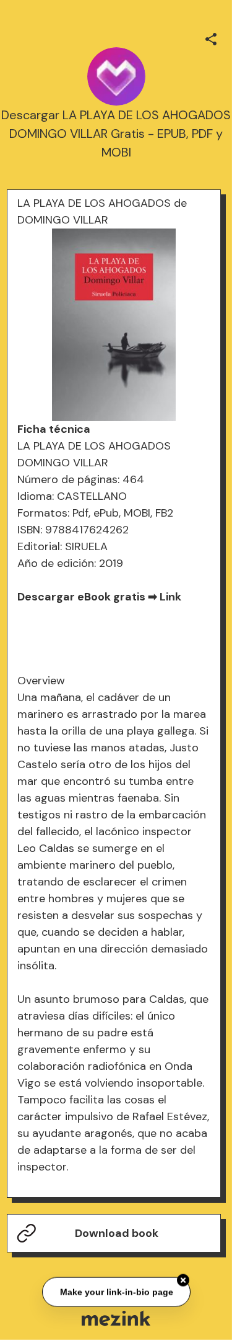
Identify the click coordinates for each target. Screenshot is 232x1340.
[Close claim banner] (183, 1280)
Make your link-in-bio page (116, 1291)
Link (170, 596)
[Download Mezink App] (116, 1318)
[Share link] (211, 37)
